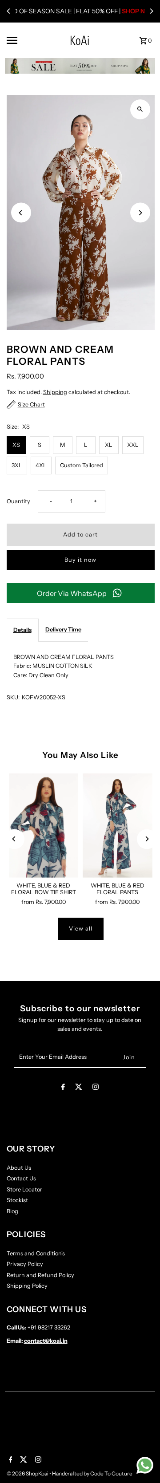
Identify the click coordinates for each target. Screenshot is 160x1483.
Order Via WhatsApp (72, 593)
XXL (133, 445)
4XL (41, 465)
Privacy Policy (25, 1264)
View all (80, 928)
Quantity (18, 501)
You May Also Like (80, 755)
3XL (17, 465)
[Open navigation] (23, 40)
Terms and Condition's (36, 1253)
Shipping (55, 392)
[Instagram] (95, 1088)
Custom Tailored (81, 465)
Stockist (17, 1200)
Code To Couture (111, 1473)
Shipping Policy (27, 1285)
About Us (19, 1167)
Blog (12, 1211)
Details (22, 630)
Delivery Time (63, 629)
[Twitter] (78, 1088)
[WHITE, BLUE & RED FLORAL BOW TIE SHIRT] (44, 825)
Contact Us (21, 1178)
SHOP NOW (139, 11)
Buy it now (80, 559)
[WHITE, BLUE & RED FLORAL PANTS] (117, 825)
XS (16, 445)
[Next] (151, 11)
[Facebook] (63, 1088)
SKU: (13, 697)
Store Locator (24, 1189)
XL (108, 445)
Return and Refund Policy (40, 1275)
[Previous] (9, 11)
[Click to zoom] (140, 109)
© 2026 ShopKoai (28, 1473)
